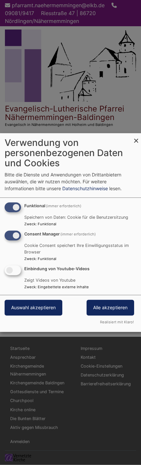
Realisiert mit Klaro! (117, 322)
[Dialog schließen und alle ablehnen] (136, 137)
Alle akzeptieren (110, 307)
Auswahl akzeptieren (33, 307)
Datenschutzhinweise (85, 188)
